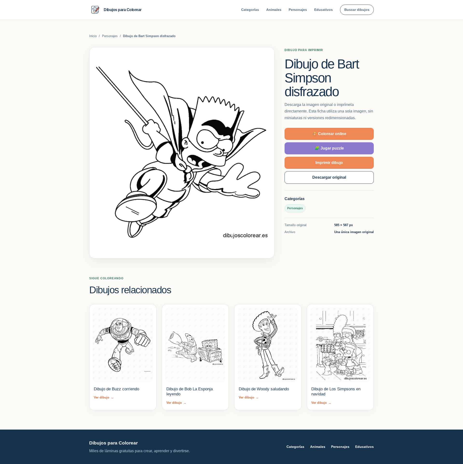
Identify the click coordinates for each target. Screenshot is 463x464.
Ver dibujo (104, 397)
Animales (273, 10)
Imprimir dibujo (329, 162)
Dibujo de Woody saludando (264, 389)
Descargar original (329, 177)
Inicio (93, 36)
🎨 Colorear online (329, 133)
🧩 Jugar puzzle (329, 148)
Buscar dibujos (356, 10)
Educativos (323, 10)
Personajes (298, 10)
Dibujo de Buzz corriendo (116, 389)
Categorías (250, 10)
